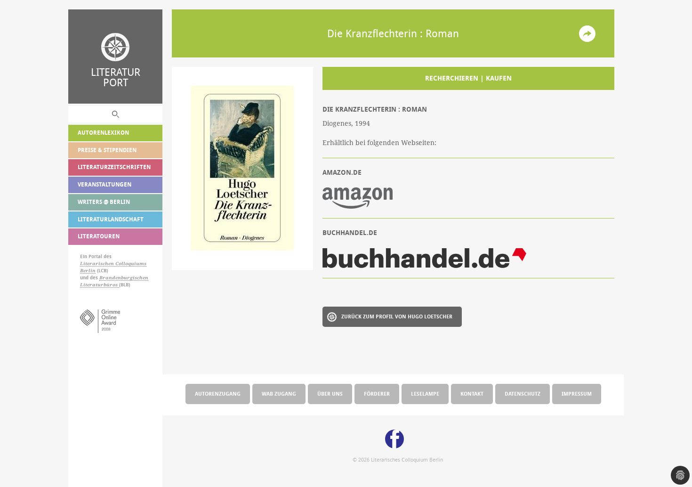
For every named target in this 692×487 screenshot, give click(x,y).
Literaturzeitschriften (114, 167)
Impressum (577, 393)
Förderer (377, 393)
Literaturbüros (99, 284)
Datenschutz (522, 393)
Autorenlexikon (103, 133)
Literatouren (99, 236)
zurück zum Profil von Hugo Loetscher (396, 316)
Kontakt (471, 393)
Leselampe (425, 393)
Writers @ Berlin (104, 202)
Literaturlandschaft (111, 219)
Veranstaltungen (104, 184)
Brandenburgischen (123, 277)
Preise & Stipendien (107, 150)
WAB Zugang (279, 393)
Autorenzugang (218, 393)
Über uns (330, 393)
